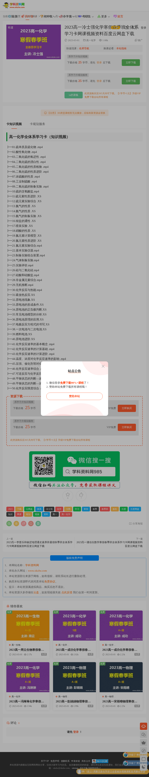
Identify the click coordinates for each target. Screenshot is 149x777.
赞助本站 (74, 396)
